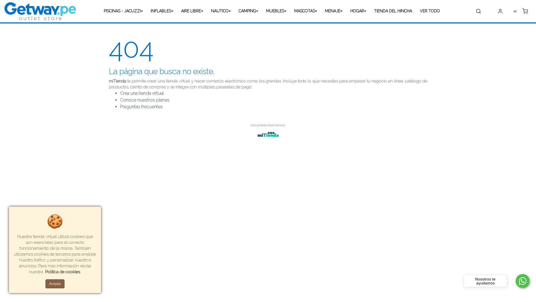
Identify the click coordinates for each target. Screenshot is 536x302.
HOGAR (357, 11)
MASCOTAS (304, 11)
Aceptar (55, 284)
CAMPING (247, 11)
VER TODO (430, 11)
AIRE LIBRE (191, 11)
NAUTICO (220, 11)
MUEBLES (275, 11)
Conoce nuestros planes (144, 100)
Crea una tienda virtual (142, 93)
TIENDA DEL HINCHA (393, 11)
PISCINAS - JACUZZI (122, 11)
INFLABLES (161, 11)
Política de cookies (62, 271)
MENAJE (332, 11)
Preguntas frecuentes (141, 106)
